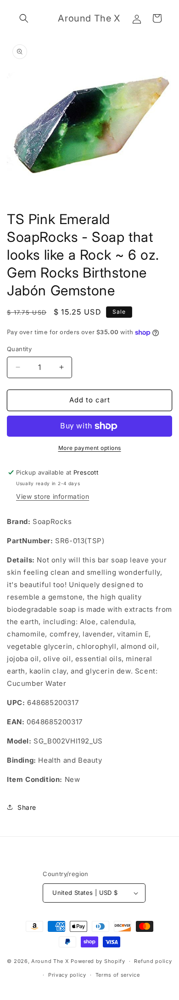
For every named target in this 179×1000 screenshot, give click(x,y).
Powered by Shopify (98, 961)
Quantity (19, 349)
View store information (52, 496)
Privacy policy (67, 975)
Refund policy (153, 961)
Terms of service (117, 975)
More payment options (89, 447)
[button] (24, 18)
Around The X (50, 961)
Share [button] (26, 807)
